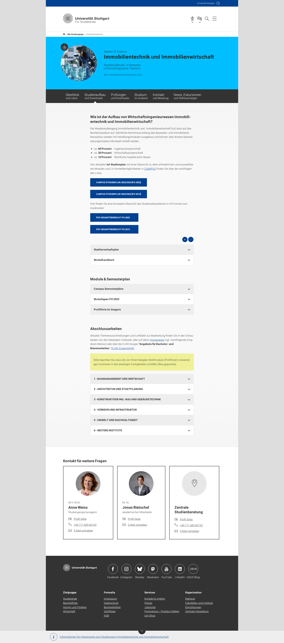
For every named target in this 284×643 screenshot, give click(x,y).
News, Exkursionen (187, 96)
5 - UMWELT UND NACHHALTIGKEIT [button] (116, 420)
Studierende (70, 598)
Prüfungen (120, 96)
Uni (206, 3)
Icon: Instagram (126, 569)
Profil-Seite (80, 518)
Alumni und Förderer (75, 607)
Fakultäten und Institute (199, 603)
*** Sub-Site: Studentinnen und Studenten (64, 34)
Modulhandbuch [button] (104, 259)
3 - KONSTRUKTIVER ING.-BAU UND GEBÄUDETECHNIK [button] (127, 399)
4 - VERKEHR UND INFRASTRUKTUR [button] (115, 409)
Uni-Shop (149, 615)
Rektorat (190, 598)
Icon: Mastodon (153, 569)
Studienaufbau (95, 96)
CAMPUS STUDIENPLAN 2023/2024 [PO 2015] (118, 193)
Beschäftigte (70, 603)
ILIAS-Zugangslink (122, 348)
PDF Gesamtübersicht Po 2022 (113, 217)
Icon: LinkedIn (180, 569)
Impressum (110, 598)
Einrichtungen (193, 607)
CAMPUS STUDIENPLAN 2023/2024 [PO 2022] (118, 182)
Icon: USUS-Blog (193, 569)
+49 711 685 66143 (85, 524)
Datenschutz (111, 603)
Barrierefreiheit (112, 607)
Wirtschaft (69, 611)
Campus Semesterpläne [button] (108, 288)
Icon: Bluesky (140, 569)
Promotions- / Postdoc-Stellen (161, 611)
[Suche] (206, 18)
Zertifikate (110, 611)
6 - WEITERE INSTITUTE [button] (108, 430)
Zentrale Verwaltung (197, 611)
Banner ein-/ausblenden (142, 630)
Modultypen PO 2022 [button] (106, 299)
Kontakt (160, 96)
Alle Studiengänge (75, 34)
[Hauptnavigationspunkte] (214, 18)
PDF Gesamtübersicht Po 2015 (113, 229)
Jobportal (150, 607)
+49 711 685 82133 (191, 525)
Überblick (72, 96)
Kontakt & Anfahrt (154, 598)
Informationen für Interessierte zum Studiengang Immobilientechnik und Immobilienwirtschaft (114, 636)
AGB (106, 615)
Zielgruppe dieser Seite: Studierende (64, 47)
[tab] (142, 250)
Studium (141, 96)
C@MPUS (150, 168)
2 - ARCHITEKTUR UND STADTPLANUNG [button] (118, 389)
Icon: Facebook (113, 569)
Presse (148, 603)
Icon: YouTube (166, 569)
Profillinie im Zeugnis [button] (107, 309)
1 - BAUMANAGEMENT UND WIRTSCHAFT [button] (119, 378)
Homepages (157, 339)
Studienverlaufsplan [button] (106, 249)
